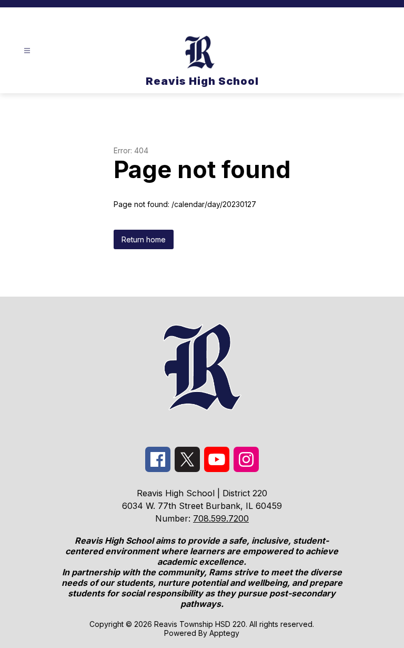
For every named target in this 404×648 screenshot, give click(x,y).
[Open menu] (27, 51)
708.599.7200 (221, 518)
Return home (144, 239)
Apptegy (224, 633)
